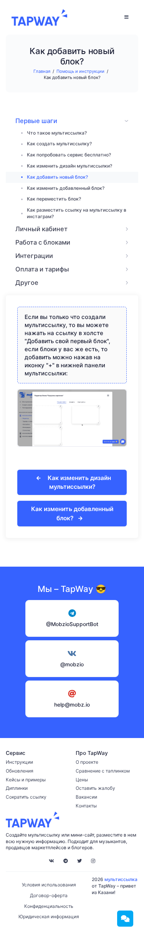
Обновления (19, 771)
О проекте (87, 762)
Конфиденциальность (48, 906)
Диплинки (17, 788)
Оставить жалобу (95, 788)
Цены (82, 779)
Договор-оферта (49, 895)
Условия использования (49, 885)
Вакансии (86, 797)
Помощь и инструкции (80, 71)
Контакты (86, 806)
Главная (41, 71)
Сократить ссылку (26, 797)
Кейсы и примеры (26, 779)
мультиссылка (120, 879)
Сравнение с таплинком (103, 771)
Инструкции (19, 762)
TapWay (39, 17)
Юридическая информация (48, 916)
